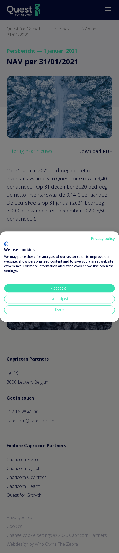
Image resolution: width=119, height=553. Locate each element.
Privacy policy (103, 238)
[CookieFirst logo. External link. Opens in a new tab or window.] (6, 243)
